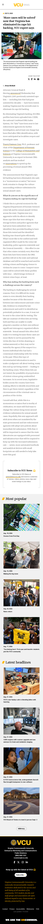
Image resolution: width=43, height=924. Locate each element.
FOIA (37, 909)
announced (15, 93)
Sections (3, 5)
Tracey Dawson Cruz (12, 144)
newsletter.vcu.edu (13, 477)
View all (21, 829)
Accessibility (20, 909)
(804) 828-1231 (20, 855)
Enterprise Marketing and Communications (20, 851)
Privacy (12, 909)
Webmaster (30, 909)
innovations (11, 163)
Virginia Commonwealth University (21, 848)
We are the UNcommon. (21, 920)
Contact (5, 909)
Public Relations (21, 853)
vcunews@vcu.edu (21, 858)
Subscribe (20, 875)
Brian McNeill (10, 86)
